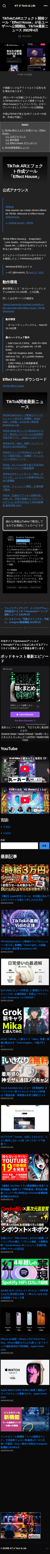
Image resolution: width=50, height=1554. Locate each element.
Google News (11, 587)
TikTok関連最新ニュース (15, 147)
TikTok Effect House (13, 386)
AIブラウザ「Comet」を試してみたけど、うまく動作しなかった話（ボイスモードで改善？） (24, 1140)
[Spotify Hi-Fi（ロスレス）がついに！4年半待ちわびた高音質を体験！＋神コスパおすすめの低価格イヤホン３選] (25, 1272)
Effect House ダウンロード (21, 143)
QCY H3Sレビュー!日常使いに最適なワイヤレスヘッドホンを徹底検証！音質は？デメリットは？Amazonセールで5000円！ (25, 994)
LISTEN (31, 737)
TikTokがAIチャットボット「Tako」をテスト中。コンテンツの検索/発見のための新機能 (23, 477)
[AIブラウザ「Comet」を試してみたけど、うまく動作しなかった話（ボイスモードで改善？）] (25, 1118)
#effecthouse (12, 217)
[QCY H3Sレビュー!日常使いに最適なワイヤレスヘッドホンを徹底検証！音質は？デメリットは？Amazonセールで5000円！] (25, 972)
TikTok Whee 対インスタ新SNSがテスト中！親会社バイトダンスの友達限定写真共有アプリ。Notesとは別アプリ (23, 434)
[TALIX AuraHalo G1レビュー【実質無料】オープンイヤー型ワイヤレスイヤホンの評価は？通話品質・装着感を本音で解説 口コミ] (25, 1069)
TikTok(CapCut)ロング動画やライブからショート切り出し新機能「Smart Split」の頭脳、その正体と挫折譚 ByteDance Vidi (24, 945)
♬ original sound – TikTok (19, 223)
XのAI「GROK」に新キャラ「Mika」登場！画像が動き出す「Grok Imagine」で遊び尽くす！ (25, 1043)
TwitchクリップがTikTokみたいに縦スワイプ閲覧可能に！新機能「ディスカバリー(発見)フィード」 (23, 455)
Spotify (38, 733)
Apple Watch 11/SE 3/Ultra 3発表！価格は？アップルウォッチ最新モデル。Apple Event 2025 (24, 1394)
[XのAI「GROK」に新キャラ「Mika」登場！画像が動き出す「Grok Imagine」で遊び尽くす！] (25, 1020)
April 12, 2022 (36, 272)
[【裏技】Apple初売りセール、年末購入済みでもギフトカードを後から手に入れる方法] (25, 877)
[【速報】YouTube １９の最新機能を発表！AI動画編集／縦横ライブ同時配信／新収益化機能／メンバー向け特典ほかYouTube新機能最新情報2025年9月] (25, 1167)
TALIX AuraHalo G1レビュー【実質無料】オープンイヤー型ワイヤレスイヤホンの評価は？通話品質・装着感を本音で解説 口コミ (24, 1091)
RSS (25, 740)
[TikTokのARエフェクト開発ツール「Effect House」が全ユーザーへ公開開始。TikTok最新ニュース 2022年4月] (25, 57)
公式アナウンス (16, 136)
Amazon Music (9, 733)
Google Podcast (35, 587)
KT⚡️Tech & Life (25, 5)
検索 (3, 840)
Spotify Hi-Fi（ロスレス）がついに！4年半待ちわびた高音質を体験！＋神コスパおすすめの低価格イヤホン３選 (24, 1294)
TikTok (29, 74)
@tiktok (10, 206)
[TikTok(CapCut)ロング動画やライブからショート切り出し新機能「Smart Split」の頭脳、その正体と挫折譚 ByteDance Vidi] (25, 923)
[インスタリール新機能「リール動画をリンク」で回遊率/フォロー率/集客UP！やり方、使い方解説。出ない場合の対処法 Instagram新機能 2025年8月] (25, 1419)
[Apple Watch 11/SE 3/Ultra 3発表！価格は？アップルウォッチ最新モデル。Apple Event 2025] (25, 1372)
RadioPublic (43, 737)
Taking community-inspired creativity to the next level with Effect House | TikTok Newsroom (24, 307)
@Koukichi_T (23, 541)
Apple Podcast (23, 587)
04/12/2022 (26, 36)
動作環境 (12, 140)
